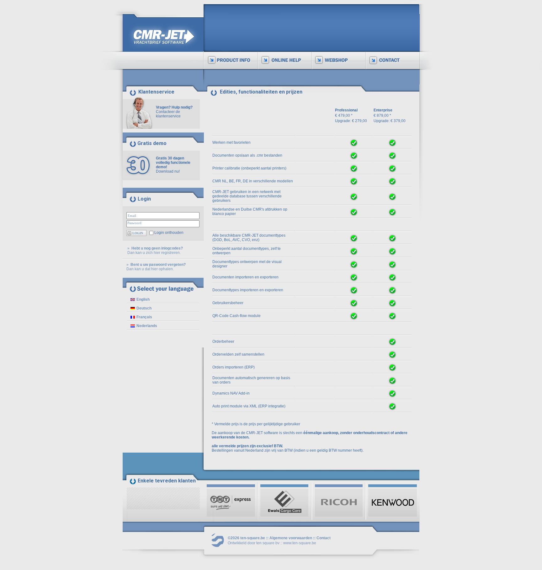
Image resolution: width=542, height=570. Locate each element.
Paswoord (134, 223)
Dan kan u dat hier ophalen (149, 269)
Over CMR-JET (227, 29)
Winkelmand (333, 46)
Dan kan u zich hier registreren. (154, 252)
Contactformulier (391, 46)
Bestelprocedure (337, 54)
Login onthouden (168, 232)
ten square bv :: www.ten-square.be (286, 543)
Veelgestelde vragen (287, 54)
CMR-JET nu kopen (339, 37)
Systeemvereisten (231, 37)
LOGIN (137, 233)
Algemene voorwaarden (290, 538)
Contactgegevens (392, 54)
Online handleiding (284, 46)
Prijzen (220, 46)
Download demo (228, 54)
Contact (323, 538)
